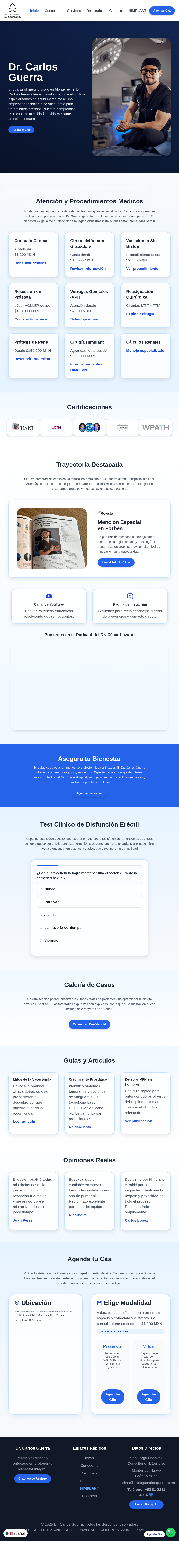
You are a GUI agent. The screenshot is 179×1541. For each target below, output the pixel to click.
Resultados (95, 11)
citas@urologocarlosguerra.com (148, 1483)
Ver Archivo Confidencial (89, 1024)
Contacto (116, 11)
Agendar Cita (162, 10)
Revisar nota (80, 1127)
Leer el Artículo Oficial (116, 562)
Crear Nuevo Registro (32, 1478)
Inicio (34, 11)
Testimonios (89, 1481)
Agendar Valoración (89, 793)
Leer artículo (24, 1122)
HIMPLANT (137, 11)
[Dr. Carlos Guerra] (12, 11)
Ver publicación (138, 1121)
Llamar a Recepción (146, 1504)
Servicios (74, 11)
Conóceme (53, 11)
